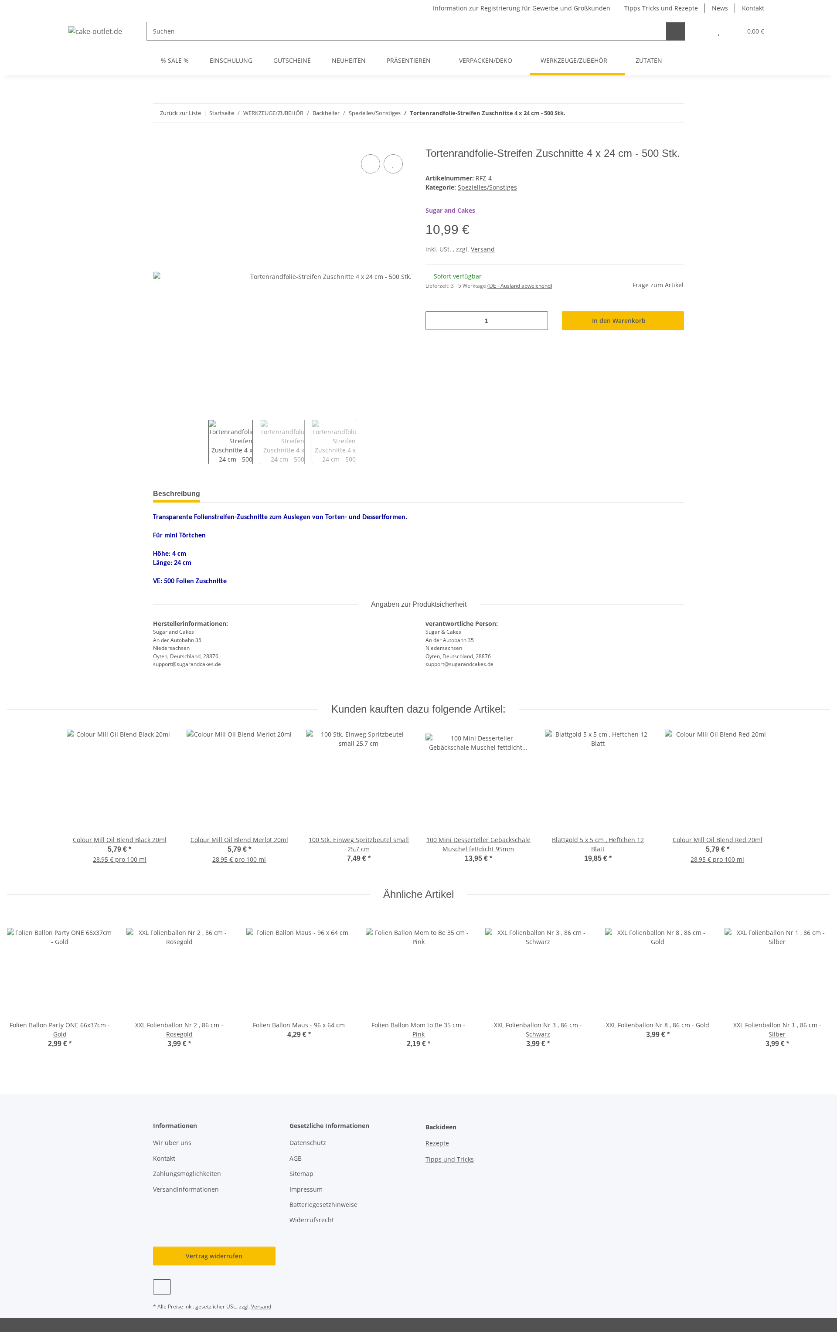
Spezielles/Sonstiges (487, 187)
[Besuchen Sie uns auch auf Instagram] (162, 1287)
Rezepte (437, 1143)
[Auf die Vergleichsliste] (370, 163)
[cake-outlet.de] (95, 31)
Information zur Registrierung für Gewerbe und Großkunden (521, 8)
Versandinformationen (186, 1189)
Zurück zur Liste (180, 113)
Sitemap (301, 1173)
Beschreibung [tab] (176, 493)
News (720, 8)
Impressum (306, 1189)
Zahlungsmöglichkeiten (187, 1173)
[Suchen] (675, 31)
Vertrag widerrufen (214, 1256)
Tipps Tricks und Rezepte (661, 8)
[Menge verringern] (435, 321)
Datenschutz (307, 1142)
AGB (295, 1158)
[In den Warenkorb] (160, 142)
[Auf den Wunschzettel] (393, 163)
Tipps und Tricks (449, 1159)
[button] (701, 31)
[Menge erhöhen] (538, 321)
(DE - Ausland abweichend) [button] (519, 285)
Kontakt (753, 8)
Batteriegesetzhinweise (323, 1204)
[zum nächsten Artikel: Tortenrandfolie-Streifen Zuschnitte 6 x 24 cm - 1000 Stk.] (674, 113)
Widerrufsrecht (311, 1220)
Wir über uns (172, 1142)
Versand (483, 249)
